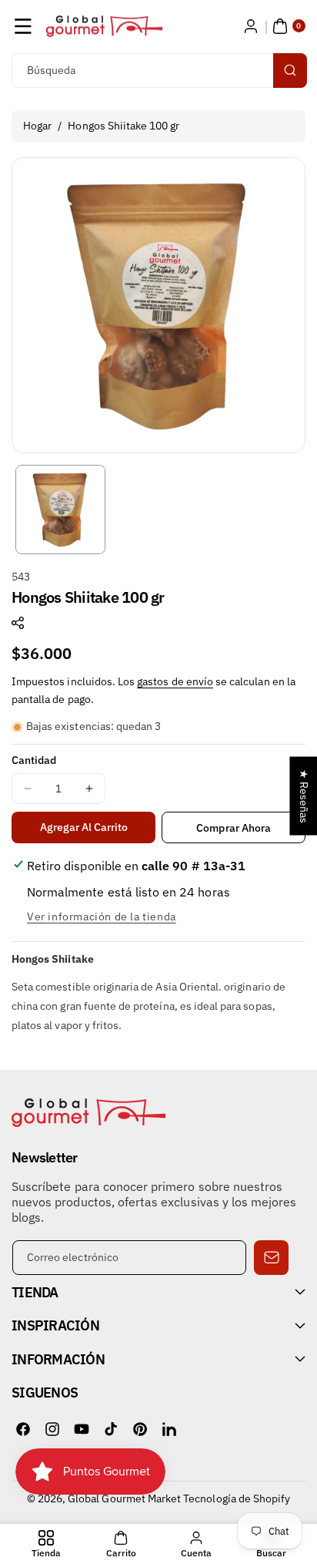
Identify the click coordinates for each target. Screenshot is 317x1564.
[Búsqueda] (290, 70)
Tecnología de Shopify (236, 1498)
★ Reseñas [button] (304, 795)
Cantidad (34, 760)
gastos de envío (175, 681)
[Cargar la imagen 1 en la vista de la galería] (60, 510)
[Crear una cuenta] (250, 26)
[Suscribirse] (271, 1257)
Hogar (37, 126)
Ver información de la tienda (101, 916)
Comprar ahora (233, 828)
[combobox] (158, 70)
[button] (23, 26)
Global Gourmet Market (124, 1498)
